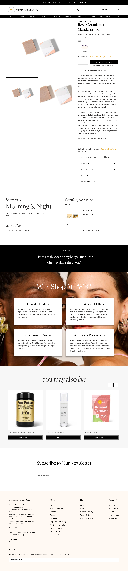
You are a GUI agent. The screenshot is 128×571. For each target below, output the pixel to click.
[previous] (110, 385)
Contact (83, 508)
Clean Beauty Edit (58, 528)
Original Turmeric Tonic (91, 432)
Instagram (113, 505)
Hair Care (46, 16)
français (94, 10)
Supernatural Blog (58, 522)
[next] (116, 385)
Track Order (85, 515)
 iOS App (13, 539)
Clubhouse (114, 515)
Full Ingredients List (88, 181)
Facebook (113, 508)
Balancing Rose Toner (108, 149)
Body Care (33, 16)
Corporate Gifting (88, 518)
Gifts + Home (105, 16)
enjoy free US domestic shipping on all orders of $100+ (64, 2)
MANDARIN (85, 175)
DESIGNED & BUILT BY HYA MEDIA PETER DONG (28, 568)
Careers (53, 518)
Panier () (116, 10)
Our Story (54, 505)
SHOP (10, 16)
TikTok (112, 512)
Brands (53, 512)
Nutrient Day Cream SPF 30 (55, 432)
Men (94, 16)
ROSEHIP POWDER (89, 169)
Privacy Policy (86, 512)
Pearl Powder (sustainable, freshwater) (21, 432)
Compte (105, 10)
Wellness (69, 16)
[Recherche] (78, 10)
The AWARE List (57, 508)
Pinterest (113, 518)
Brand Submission (58, 535)
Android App (14, 542)
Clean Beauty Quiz (58, 531)
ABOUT (117, 16)
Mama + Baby (83, 16)
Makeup (57, 16)
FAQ (82, 505)
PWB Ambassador (58, 525)
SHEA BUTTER (87, 163)
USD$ (84, 10)
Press (52, 515)
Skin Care (20, 16)
